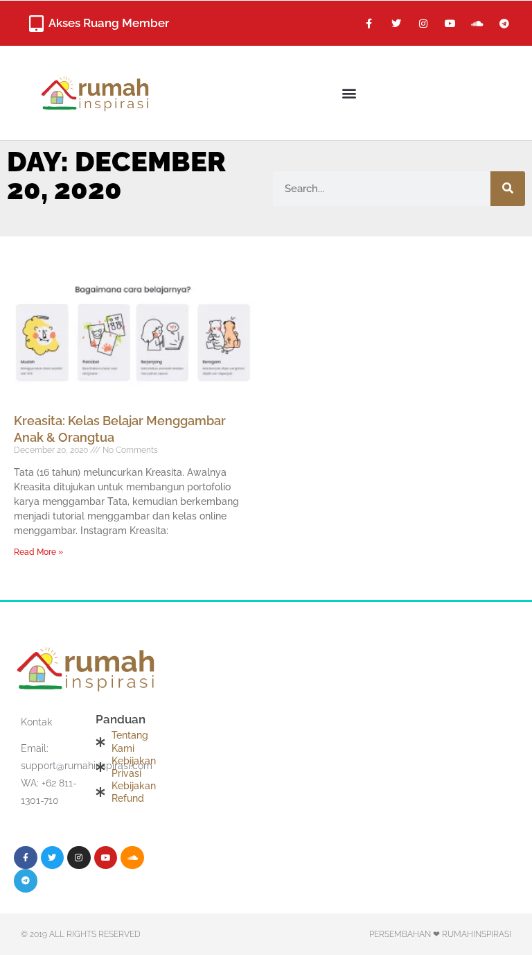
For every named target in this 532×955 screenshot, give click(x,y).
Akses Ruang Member (108, 23)
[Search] (507, 188)
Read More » (38, 552)
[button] (349, 92)
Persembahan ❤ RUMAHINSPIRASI (440, 934)
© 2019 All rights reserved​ (81, 934)
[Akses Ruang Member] (36, 23)
